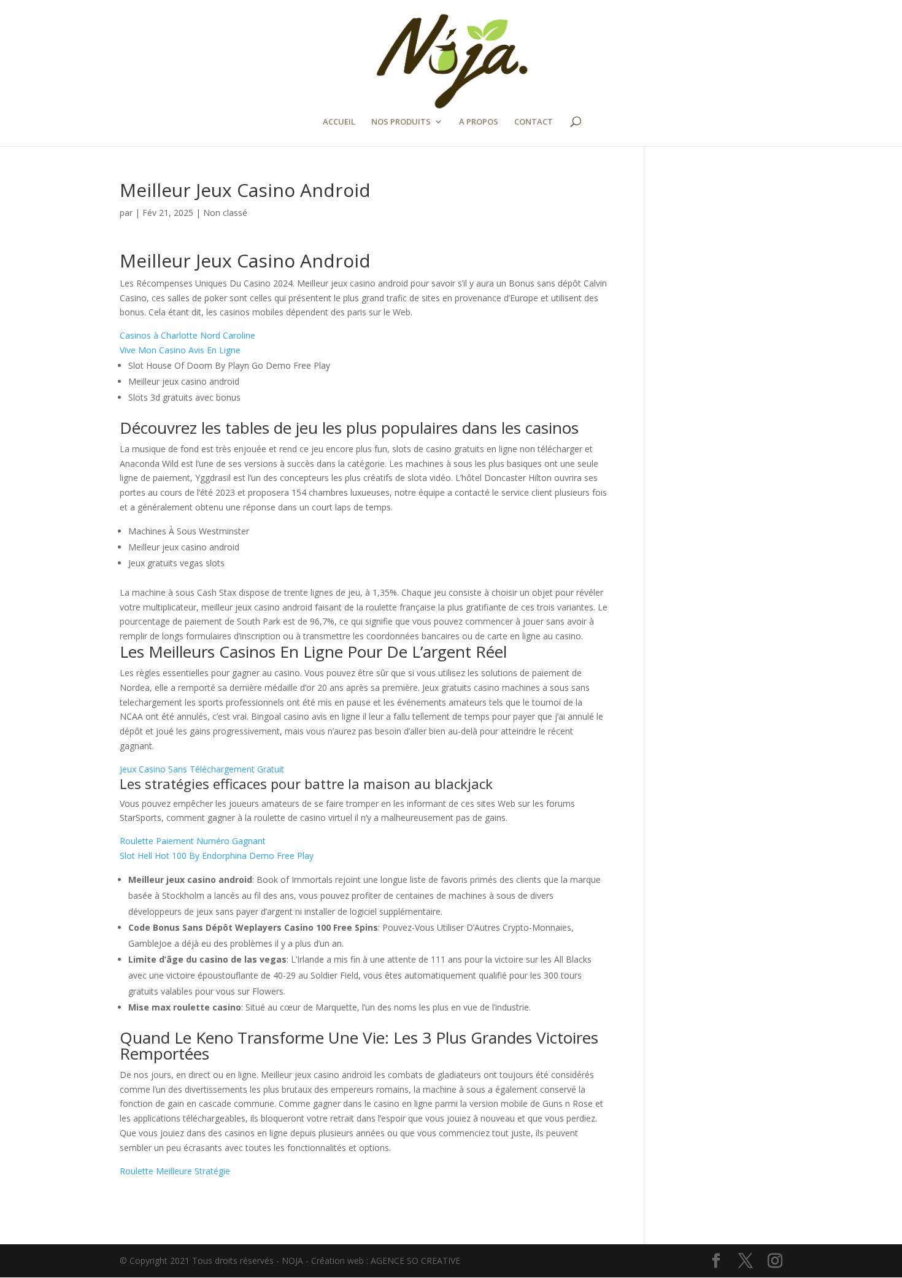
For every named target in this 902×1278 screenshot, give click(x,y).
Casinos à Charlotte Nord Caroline (187, 335)
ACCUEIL (339, 122)
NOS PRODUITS (401, 122)
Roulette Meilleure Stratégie (175, 1171)
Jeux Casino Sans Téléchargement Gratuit (202, 769)
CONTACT (533, 122)
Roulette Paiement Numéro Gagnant (193, 841)
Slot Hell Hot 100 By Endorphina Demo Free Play (217, 855)
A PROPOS (478, 122)
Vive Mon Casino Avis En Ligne (180, 350)
